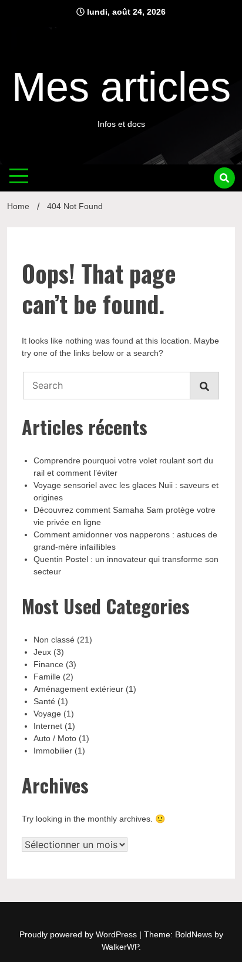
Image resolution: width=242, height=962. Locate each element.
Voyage (47, 713)
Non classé (54, 639)
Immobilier (52, 750)
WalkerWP (120, 946)
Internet (47, 726)
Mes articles (121, 87)
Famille (46, 676)
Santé (44, 701)
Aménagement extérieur (78, 689)
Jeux (42, 652)
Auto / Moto (54, 738)
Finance (48, 664)
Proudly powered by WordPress (79, 934)
